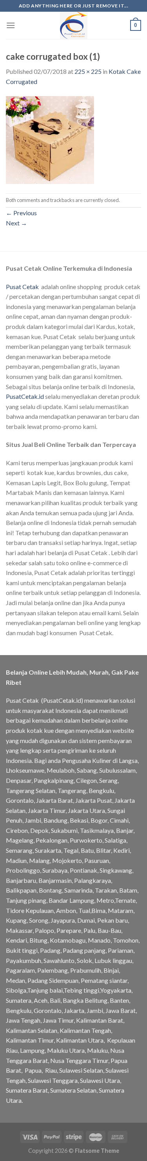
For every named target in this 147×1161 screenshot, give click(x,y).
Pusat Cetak (22, 286)
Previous (21, 212)
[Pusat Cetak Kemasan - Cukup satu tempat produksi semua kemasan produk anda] (73, 25)
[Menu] (10, 25)
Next (16, 223)
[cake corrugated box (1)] (50, 139)
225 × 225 (88, 71)
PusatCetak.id (25, 396)
